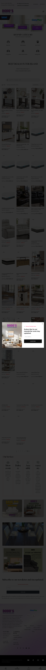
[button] (42, 323)
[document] (23, 335)
